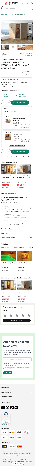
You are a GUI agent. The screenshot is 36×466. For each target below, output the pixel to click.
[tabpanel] (17, 261)
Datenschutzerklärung (8, 461)
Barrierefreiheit (29, 461)
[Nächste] (31, 247)
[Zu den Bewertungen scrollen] (28, 55)
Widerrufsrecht (28, 459)
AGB (22, 459)
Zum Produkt (16, 122)
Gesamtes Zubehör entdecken (17, 145)
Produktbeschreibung (8, 193)
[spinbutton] (6, 102)
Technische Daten (7, 229)
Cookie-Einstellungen (19, 461)
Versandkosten (28, 451)
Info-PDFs (4, 233)
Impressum (17, 459)
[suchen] (30, 8)
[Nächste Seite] (30, 47)
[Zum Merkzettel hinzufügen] (31, 102)
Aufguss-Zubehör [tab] (18, 247)
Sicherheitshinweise (8, 237)
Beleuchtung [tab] (5, 247)
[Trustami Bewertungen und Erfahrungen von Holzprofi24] (5, 418)
